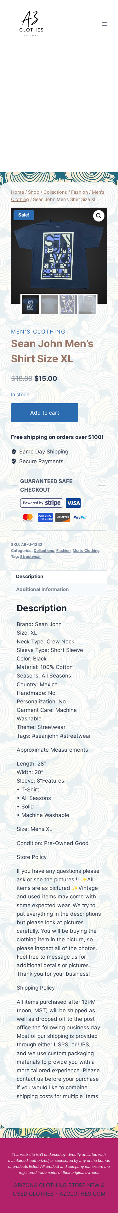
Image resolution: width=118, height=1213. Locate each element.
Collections (44, 550)
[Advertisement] (59, 110)
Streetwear (30, 556)
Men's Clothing (38, 331)
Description (29, 576)
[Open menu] (104, 24)
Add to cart (44, 413)
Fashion (63, 550)
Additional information (42, 589)
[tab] (59, 577)
